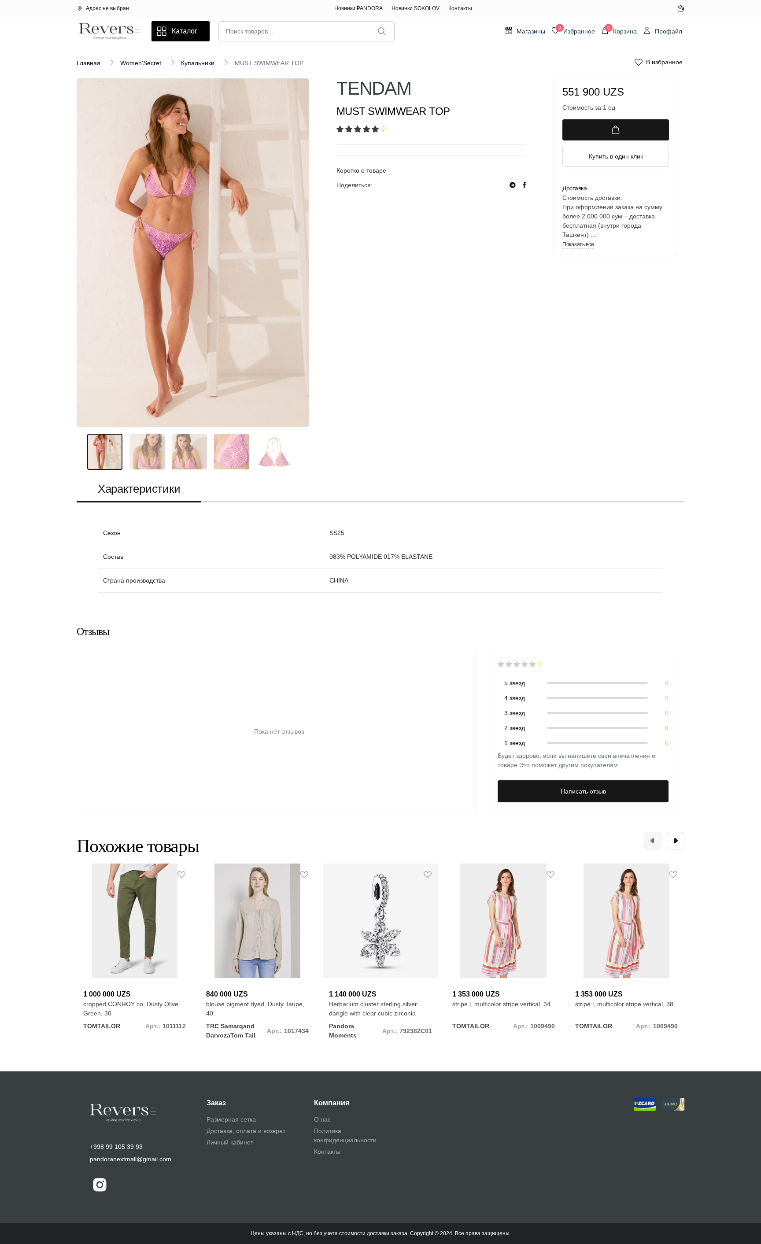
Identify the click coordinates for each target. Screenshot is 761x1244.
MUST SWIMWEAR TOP (269, 62)
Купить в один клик (616, 156)
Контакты (460, 8)
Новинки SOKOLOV (416, 8)
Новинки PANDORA (358, 8)
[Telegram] (513, 185)
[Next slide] (675, 840)
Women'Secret (140, 62)
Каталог (184, 31)
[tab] (139, 490)
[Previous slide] (652, 840)
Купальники (197, 62)
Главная (88, 62)
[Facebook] (524, 185)
